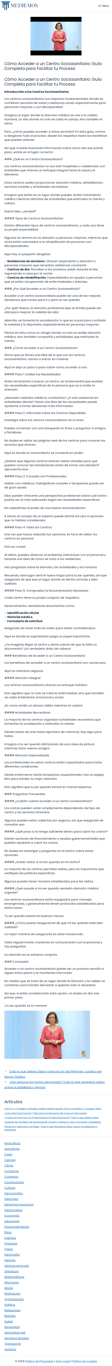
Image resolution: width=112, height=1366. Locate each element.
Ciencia (9, 1160)
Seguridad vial (14, 1333)
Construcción (14, 1182)
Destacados (13, 1210)
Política (9, 1305)
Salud (8, 1321)
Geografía (12, 1255)
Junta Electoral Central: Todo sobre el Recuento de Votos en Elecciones (45, 1113)
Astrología (12, 1149)
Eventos (10, 1238)
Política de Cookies (84, 1361)
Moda (8, 1288)
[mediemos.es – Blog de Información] (19, 6)
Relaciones (12, 1310)
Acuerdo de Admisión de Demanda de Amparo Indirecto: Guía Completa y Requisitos (52, 1122)
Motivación (12, 1294)
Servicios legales (16, 1338)
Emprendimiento (16, 1227)
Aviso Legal (63, 1361)
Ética (8, 1232)
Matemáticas (14, 1277)
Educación (12, 1221)
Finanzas (10, 1243)
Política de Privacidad (39, 1361)
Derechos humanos (19, 1204)
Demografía (13, 1193)
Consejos (11, 1177)
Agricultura (12, 1143)
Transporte (12, 1344)
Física (8, 1249)
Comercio (11, 1171)
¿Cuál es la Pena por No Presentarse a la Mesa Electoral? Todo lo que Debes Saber (51, 1117)
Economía (11, 1216)
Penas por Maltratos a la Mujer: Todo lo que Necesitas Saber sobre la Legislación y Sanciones (51, 1128)
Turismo (10, 1349)
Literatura (11, 1271)
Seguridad (12, 1327)
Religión (10, 1316)
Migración (11, 1282)
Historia (9, 1260)
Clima (8, 1165)
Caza (8, 1154)
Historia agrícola (16, 1266)
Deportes (11, 1199)
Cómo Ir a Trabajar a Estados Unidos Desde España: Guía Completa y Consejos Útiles (52, 1108)
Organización (14, 1299)
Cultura (9, 1188)
